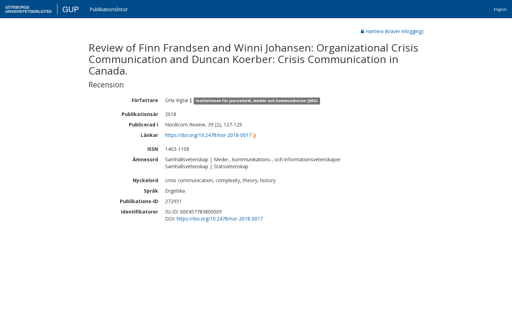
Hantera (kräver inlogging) (394, 31)
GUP (70, 8)
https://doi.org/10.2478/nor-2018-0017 (208, 135)
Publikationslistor (109, 9)
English (500, 9)
